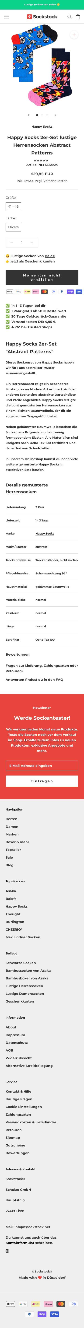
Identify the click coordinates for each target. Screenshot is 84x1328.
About (11, 1027)
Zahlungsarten (18, 1114)
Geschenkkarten (20, 1001)
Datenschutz (17, 1043)
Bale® (50, 256)
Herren (12, 819)
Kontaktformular (20, 1243)
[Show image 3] (47, 115)
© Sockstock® (42, 1271)
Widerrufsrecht (19, 1058)
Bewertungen (18, 1153)
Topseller (13, 850)
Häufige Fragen (19, 1099)
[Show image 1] (37, 115)
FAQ (59, 680)
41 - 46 (13, 206)
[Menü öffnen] (6, 16)
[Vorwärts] (55, 115)
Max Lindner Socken (23, 937)
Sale (9, 857)
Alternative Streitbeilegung (29, 1066)
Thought (13, 914)
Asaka (11, 891)
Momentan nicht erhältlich (42, 277)
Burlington (15, 922)
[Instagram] (7, 1251)
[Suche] (69, 16)
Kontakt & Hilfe (18, 1091)
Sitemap (13, 1138)
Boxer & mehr (17, 842)
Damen (12, 827)
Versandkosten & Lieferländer (31, 1122)
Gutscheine (15, 1145)
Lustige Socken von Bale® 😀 (42, 4)
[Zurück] (28, 115)
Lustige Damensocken (25, 994)
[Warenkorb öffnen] (78, 16)
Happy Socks (42, 126)
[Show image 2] (42, 115)
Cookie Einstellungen (24, 1107)
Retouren (14, 1130)
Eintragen (42, 781)
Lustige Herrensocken (24, 986)
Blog (10, 865)
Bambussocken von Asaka (28, 970)
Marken (12, 834)
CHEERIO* (14, 929)
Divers (13, 227)
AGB (9, 1050)
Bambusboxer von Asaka (27, 978)
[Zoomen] (74, 35)
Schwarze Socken (21, 963)
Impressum (15, 1035)
